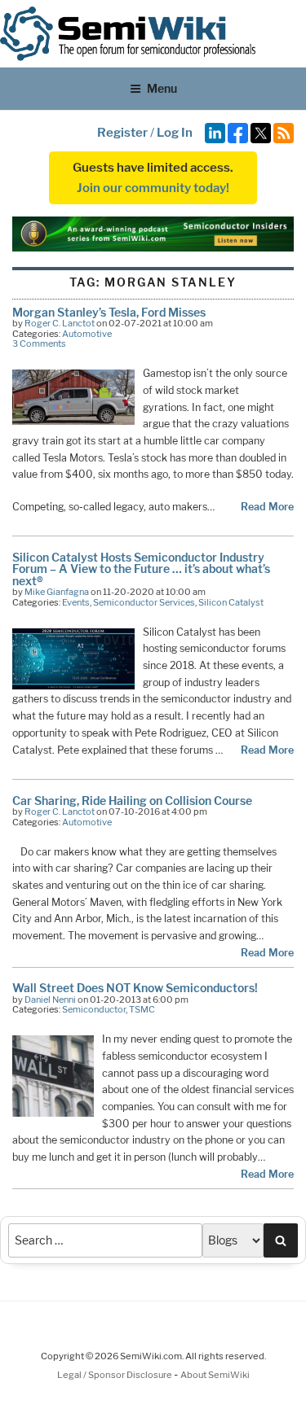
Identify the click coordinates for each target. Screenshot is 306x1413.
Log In (175, 132)
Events (76, 602)
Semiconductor (94, 1009)
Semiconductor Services (144, 602)
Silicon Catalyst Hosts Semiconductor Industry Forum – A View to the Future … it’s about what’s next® (141, 569)
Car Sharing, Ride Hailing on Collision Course (132, 800)
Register (122, 132)
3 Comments (39, 343)
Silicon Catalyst (231, 602)
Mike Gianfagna (56, 591)
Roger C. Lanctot (59, 323)
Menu (162, 88)
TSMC (142, 1009)
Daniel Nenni (50, 999)
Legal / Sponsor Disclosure (115, 1374)
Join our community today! (153, 188)
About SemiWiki (215, 1374)
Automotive (87, 333)
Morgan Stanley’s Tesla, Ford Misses (109, 312)
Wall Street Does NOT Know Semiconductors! (135, 988)
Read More (267, 507)
